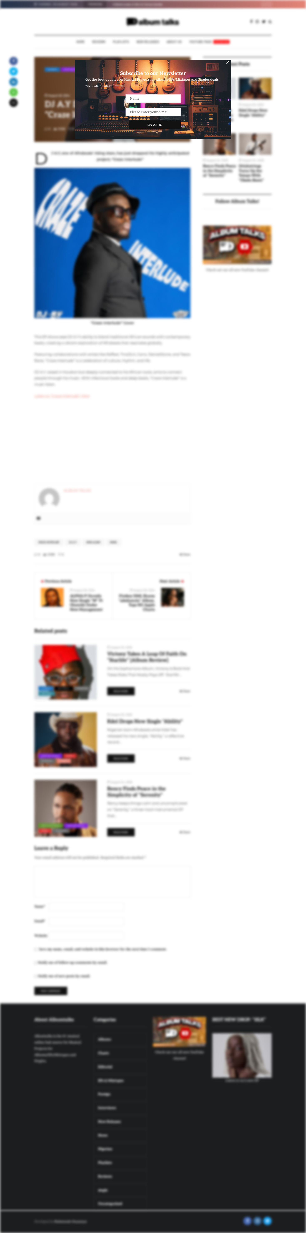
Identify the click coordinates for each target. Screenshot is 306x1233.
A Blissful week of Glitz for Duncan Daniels (137, 4)
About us (174, 42)
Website (40, 935)
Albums (52, 69)
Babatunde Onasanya (70, 1221)
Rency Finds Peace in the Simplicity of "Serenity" (219, 171)
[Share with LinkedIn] (13, 82)
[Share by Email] (13, 103)
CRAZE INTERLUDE (49, 542)
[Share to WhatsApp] (13, 92)
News (113, 542)
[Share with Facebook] (13, 61)
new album (93, 542)
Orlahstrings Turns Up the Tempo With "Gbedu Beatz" (251, 173)
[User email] (38, 518)
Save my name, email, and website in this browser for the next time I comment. (103, 949)
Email (39, 921)
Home (80, 42)
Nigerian (82, 688)
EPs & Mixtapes (51, 825)
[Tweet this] (13, 71)
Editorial (64, 688)
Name (39, 906)
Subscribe (154, 124)
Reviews (99, 42)
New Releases (148, 42)
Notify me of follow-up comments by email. (72, 962)
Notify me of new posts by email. (64, 976)
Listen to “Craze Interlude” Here (62, 396)
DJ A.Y (73, 542)
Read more (121, 691)
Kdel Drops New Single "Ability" (253, 112)
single (64, 761)
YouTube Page (209, 42)
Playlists (121, 42)
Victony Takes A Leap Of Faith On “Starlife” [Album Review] (147, 657)
